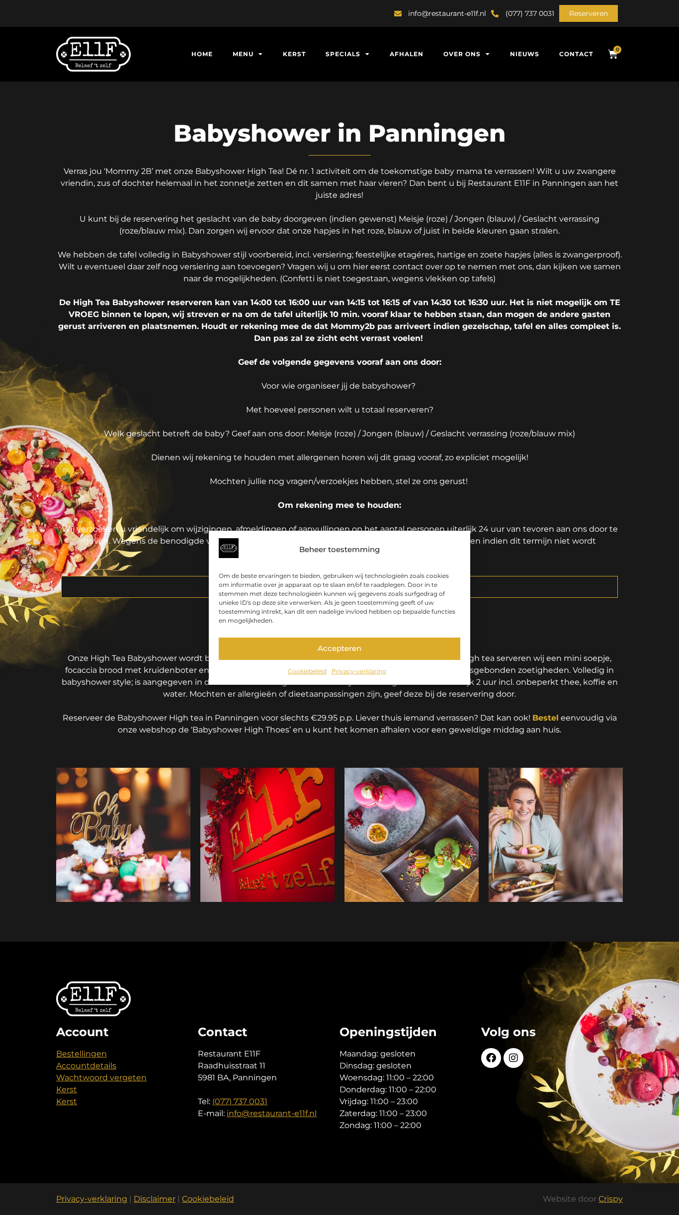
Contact (576, 54)
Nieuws (524, 54)
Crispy (610, 1199)
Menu (243, 54)
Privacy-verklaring (359, 671)
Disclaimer (154, 1199)
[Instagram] (513, 1058)
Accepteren (339, 648)
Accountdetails (86, 1065)
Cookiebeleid (307, 671)
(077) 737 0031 (239, 1101)
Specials (343, 54)
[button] (588, 13)
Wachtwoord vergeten (101, 1077)
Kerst (294, 54)
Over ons (462, 54)
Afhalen (407, 54)
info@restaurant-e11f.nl (272, 1113)
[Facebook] (491, 1058)
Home (202, 54)
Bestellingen (81, 1053)
